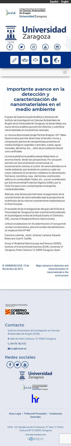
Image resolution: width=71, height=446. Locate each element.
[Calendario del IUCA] (57, 47)
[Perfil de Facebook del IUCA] (10, 47)
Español (54, 1)
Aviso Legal (15, 413)
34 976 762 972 (18, 343)
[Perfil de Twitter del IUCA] (21, 47)
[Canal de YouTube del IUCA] (45, 47)
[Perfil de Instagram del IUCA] (33, 47)
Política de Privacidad (35, 413)
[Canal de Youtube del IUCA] (24, 364)
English (65, 1)
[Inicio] (26, 12)
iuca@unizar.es (18, 348)
